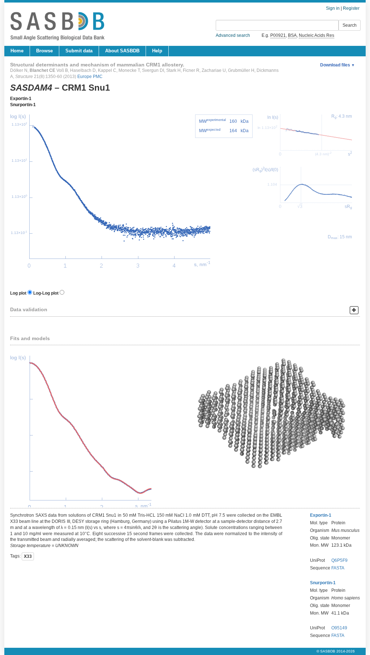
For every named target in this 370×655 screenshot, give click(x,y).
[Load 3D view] (272, 414)
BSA (292, 35)
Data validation (28, 309)
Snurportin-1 (23, 104)
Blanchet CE (42, 70)
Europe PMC (90, 76)
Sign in (333, 8)
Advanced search (233, 35)
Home (16, 50)
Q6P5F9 (339, 560)
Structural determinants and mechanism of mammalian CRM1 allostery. (97, 65)
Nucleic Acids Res (316, 35)
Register (351, 8)
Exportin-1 (20, 98)
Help (157, 50)
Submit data (78, 50)
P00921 (278, 35)
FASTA (337, 568)
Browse (44, 50)
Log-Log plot (46, 293)
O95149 (339, 627)
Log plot (18, 293)
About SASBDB (122, 50)
